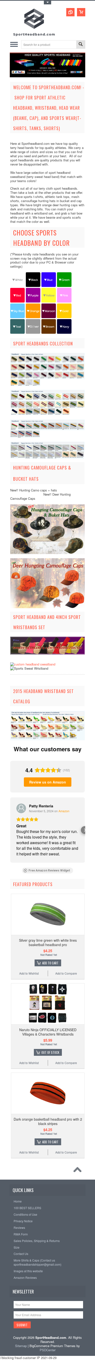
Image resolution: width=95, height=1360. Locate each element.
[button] (10, 830)
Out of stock (50, 1052)
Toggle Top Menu (47, 2)
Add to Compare (66, 973)
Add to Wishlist (29, 973)
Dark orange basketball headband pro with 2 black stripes (48, 1121)
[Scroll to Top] (78, 1171)
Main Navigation (14, 44)
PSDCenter (48, 1350)
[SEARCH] (80, 44)
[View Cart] (81, 12)
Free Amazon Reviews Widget (49, 870)
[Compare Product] (70, 12)
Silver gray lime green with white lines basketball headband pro (48, 942)
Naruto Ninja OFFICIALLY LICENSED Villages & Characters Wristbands (47, 1032)
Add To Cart (50, 962)
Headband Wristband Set (48, 691)
